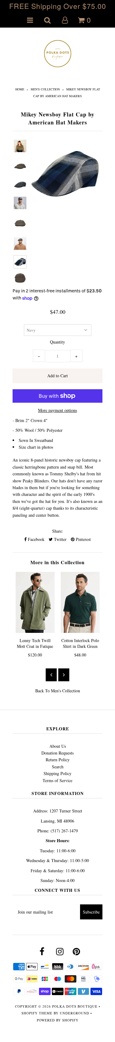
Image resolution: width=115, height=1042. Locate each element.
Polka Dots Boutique (75, 1006)
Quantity (57, 342)
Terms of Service (57, 780)
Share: (57, 531)
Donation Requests (57, 753)
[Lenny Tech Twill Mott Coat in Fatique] (35, 602)
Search (57, 767)
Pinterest (83, 539)
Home (19, 89)
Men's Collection (45, 89)
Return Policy (58, 759)
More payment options (57, 410)
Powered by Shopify (58, 1020)
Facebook (35, 539)
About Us (57, 746)
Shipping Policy (57, 773)
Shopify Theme (36, 1013)
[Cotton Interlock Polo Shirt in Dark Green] (80, 602)
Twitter (60, 539)
